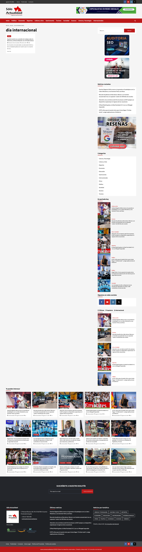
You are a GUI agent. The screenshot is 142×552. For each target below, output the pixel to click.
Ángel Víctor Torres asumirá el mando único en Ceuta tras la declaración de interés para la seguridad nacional (123, 273)
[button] (135, 20)
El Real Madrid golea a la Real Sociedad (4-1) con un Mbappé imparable (115, 106)
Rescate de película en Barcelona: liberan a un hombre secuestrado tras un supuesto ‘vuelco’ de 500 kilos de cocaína (116, 95)
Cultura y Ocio (39, 21)
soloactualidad (11, 415)
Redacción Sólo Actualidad (14, 43)
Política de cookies (50, 544)
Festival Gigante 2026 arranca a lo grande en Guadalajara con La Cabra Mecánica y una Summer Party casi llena (117, 90)
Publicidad (24, 2)
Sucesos (73, 21)
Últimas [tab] (101, 310)
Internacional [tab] (119, 310)
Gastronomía (50, 21)
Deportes (30, 21)
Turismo (58, 21)
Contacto (31, 2)
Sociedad (66, 21)
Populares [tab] (109, 310)
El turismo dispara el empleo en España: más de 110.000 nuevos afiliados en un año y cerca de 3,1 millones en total (44, 468)
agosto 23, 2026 (125, 472)
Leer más (9, 51)
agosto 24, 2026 (125, 443)
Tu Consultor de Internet (112, 524)
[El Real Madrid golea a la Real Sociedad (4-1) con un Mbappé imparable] (104, 247)
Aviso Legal (27, 544)
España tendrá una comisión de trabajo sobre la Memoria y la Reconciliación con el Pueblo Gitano (20, 40)
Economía (21, 21)
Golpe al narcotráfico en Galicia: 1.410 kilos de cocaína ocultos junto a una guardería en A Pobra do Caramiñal (97, 440)
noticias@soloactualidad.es (29, 519)
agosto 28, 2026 (20, 415)
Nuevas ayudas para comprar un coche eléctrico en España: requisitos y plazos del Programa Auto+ (70, 468)
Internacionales (98, 21)
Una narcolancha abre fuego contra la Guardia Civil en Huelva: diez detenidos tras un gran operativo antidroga (123, 468)
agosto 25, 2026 (125, 415)
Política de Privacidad (38, 544)
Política (14, 21)
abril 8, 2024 (23, 43)
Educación (102, 171)
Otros (9, 36)
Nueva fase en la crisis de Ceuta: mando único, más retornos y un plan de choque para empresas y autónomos (70, 440)
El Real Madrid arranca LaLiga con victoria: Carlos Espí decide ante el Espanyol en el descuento (18, 468)
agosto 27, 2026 (46, 415)
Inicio (18, 2)
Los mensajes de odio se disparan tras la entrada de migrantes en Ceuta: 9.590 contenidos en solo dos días (122, 286)
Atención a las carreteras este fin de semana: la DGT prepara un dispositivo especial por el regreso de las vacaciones (116, 101)
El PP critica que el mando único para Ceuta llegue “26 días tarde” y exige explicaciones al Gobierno (115, 111)
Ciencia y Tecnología (84, 21)
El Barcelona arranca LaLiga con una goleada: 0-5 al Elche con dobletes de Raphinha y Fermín (121, 440)
